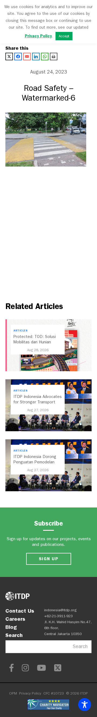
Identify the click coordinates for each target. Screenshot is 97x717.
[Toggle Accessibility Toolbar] (85, 705)
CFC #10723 (53, 693)
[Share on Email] (27, 56)
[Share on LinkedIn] (36, 56)
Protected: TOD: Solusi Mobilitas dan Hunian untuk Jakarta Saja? (34, 342)
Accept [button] (64, 36)
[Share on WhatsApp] (44, 56)
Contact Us (19, 611)
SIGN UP (48, 558)
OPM (13, 693)
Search (14, 635)
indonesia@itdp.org (60, 610)
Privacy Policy (30, 693)
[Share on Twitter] (9, 56)
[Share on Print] (53, 56)
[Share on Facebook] (18, 56)
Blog (11, 627)
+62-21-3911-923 (58, 616)
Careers (15, 619)
